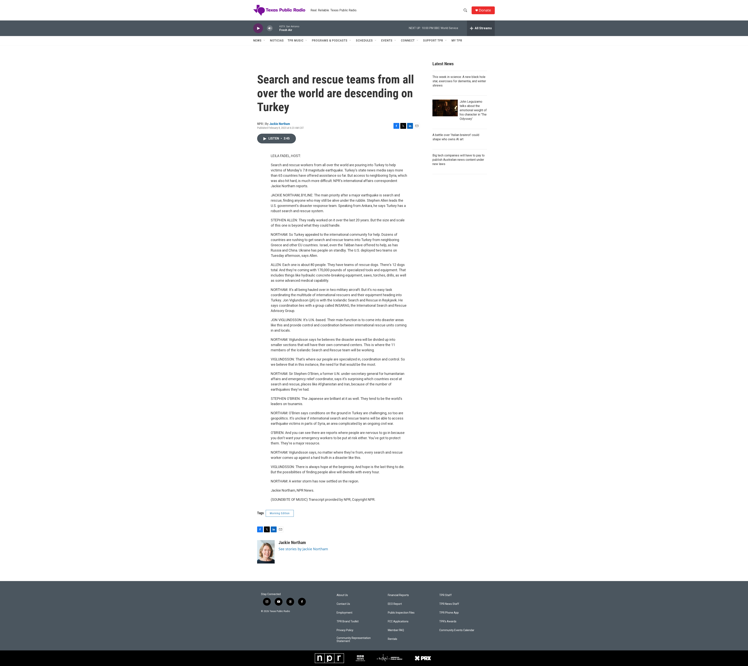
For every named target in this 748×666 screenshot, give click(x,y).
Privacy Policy (345, 630)
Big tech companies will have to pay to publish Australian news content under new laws (458, 160)
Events (387, 40)
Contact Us (343, 603)
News (257, 40)
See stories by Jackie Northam (303, 549)
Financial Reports (398, 595)
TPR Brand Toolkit (348, 621)
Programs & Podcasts (330, 40)
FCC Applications (398, 621)
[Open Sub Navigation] (264, 40)
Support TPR (433, 40)
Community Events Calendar (456, 630)
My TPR (457, 40)
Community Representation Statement (354, 640)
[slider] (276, 28)
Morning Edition (280, 513)
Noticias (277, 40)
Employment (344, 612)
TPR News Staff (449, 603)
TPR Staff (445, 595)
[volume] (269, 28)
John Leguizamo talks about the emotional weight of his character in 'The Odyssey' (473, 110)
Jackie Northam (279, 124)
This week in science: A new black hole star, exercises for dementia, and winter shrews (459, 81)
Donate (485, 10)
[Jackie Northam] (266, 552)
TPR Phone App (449, 612)
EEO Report (395, 603)
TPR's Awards (447, 621)
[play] (258, 28)
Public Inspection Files (401, 612)
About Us (342, 595)
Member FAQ (396, 630)
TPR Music (295, 40)
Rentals (392, 639)
